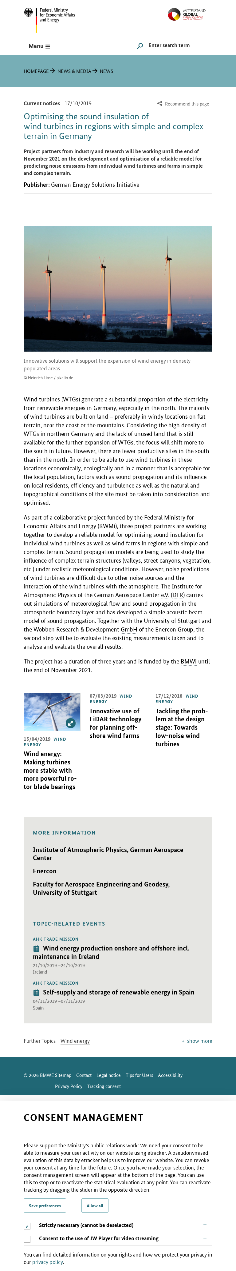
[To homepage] (190, 12)
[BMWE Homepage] (56, 18)
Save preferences (45, 1205)
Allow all (95, 1205)
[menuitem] (182, 103)
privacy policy (47, 1261)
